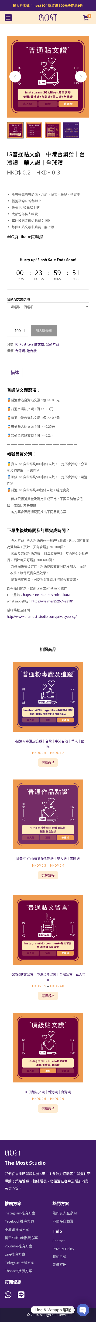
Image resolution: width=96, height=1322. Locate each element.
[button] (8, 18)
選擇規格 (48, 762)
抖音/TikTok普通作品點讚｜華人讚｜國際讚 (48, 858)
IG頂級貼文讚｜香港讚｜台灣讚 (48, 1092)
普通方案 (52, 344)
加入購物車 (44, 330)
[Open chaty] (83, 1310)
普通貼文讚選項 (18, 299)
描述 (15, 372)
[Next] (81, 76)
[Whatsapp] (8, 1295)
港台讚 (32, 351)
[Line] (21, 1295)
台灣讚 (20, 351)
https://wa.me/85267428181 (52, 601)
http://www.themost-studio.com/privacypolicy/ (42, 616)
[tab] (48, 372)
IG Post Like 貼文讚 (29, 344)
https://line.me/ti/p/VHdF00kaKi (46, 594)
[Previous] (15, 76)
